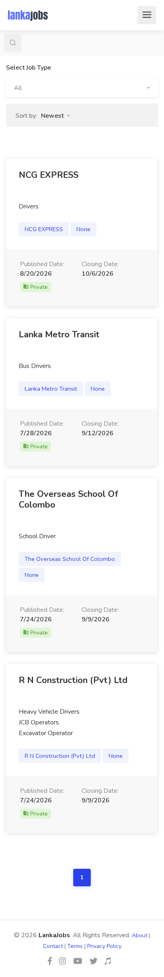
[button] (82, 87)
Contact (53, 946)
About (139, 935)
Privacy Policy (104, 946)
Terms (75, 946)
